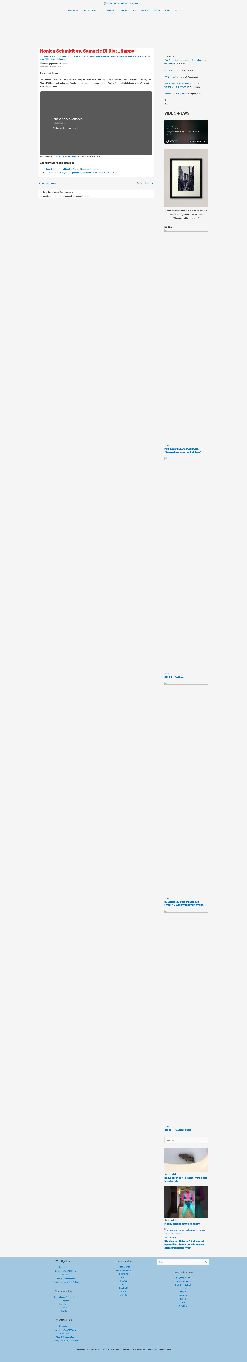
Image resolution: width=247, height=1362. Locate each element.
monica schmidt (102, 56)
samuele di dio (131, 56)
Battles (86, 56)
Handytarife (64, 1304)
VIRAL (123, 1291)
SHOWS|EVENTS (123, 1271)
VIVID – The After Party (174, 77)
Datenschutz (64, 1274)
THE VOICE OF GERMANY (69, 56)
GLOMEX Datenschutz (65, 1278)
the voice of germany (58, 59)
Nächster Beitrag (145, 183)
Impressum (64, 1267)
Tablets (64, 1311)
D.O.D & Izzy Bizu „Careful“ (175, 94)
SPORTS (123, 1295)
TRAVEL (123, 1281)
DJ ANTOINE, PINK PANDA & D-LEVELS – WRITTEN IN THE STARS (184, 903)
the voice (142, 56)
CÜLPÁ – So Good (172, 70)
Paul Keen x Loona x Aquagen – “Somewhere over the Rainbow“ (182, 450)
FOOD (123, 1277)
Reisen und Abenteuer (173, 1220)
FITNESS (123, 1284)
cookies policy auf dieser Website (65, 1282)
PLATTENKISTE (123, 1267)
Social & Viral (170, 1174)
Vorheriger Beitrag (47, 183)
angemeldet (53, 196)
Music (166, 445)
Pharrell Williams (117, 56)
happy (92, 56)
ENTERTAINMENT (123, 1274)
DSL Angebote (64, 1300)
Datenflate (64, 1307)
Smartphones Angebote (64, 1297)
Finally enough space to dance (182, 1223)
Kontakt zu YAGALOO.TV (65, 1271)
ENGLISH (123, 1288)
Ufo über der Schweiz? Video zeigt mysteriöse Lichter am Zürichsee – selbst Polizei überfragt (184, 1244)
